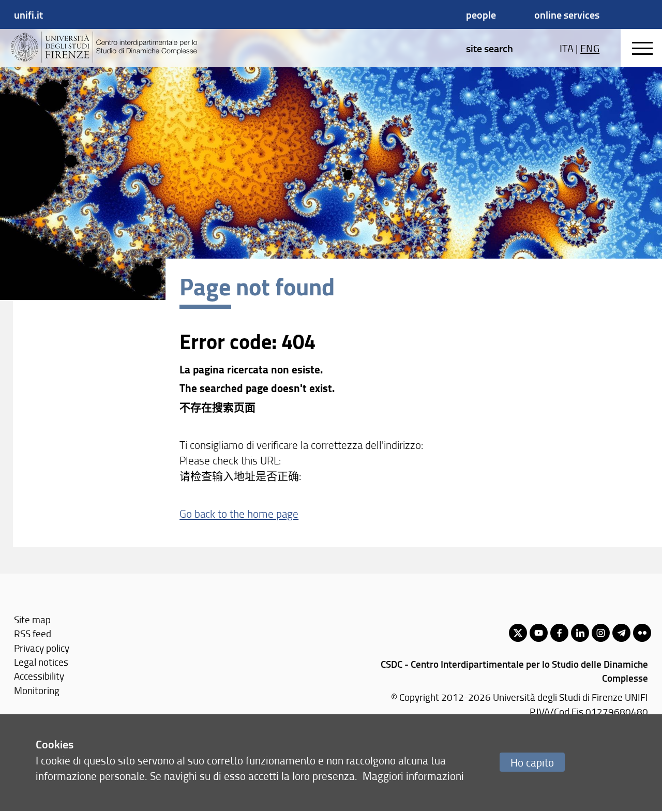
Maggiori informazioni (413, 775)
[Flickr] (642, 633)
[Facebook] (559, 633)
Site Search (489, 48)
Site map (32, 619)
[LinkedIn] (580, 633)
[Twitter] (518, 633)
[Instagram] (601, 633)
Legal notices (41, 662)
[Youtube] (539, 633)
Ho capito (532, 762)
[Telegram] (621, 633)
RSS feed (32, 633)
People (481, 14)
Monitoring (36, 690)
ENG (589, 48)
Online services (566, 14)
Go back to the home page (238, 513)
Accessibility (39, 676)
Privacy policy (41, 648)
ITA (567, 48)
